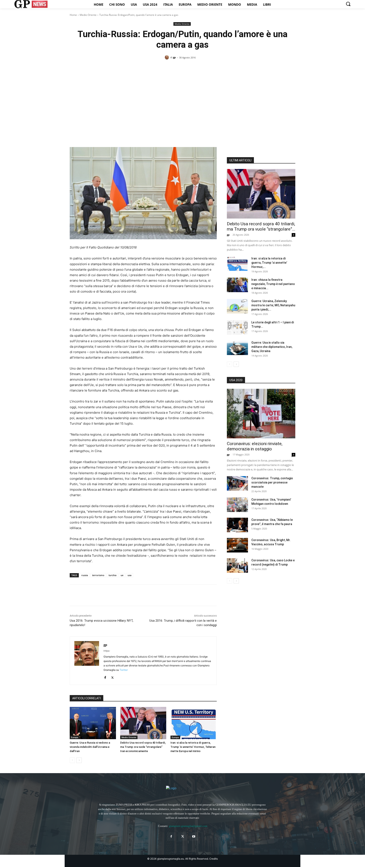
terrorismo (98, 575)
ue (122, 575)
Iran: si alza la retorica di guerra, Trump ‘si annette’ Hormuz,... (269, 263)
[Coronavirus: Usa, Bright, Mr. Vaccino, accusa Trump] (237, 545)
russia (84, 575)
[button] (348, 3)
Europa (74, 737)
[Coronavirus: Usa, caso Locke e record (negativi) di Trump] (237, 565)
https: (107, 650)
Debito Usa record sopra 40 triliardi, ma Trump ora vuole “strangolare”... (261, 226)
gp (174, 57)
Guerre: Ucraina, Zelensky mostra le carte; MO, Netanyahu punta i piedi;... (273, 305)
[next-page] (79, 760)
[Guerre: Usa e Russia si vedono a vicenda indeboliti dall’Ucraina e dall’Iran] (93, 723)
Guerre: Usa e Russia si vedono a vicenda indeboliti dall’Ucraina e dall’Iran (90, 747)
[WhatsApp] (103, 595)
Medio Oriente (88, 15)
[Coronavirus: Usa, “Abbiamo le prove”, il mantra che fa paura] (237, 525)
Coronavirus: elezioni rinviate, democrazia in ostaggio (254, 446)
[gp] (167, 57)
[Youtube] (194, 836)
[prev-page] (72, 760)
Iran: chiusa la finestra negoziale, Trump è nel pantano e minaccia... (273, 284)
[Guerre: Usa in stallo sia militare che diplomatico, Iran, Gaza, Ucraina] (237, 347)
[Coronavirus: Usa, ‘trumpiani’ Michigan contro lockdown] (237, 504)
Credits (213, 858)
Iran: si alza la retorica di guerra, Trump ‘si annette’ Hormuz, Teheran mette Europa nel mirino (192, 747)
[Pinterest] (93, 595)
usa (129, 575)
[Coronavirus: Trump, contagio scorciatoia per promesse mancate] (237, 483)
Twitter (124, 669)
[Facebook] (74, 595)
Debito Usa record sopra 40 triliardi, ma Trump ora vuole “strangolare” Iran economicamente (143, 747)
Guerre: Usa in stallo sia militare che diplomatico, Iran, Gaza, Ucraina (271, 347)
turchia (112, 575)
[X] (83, 595)
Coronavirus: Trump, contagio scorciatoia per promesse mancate (272, 482)
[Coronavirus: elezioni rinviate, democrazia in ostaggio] (261, 413)
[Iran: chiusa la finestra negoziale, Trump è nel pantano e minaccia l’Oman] (237, 285)
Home (73, 15)
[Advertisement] (182, 95)
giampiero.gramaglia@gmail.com (188, 826)
